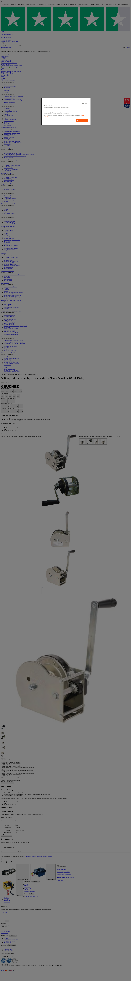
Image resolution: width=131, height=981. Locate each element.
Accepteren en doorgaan (82, 120)
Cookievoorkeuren (49, 120)
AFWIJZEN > (84, 103)
